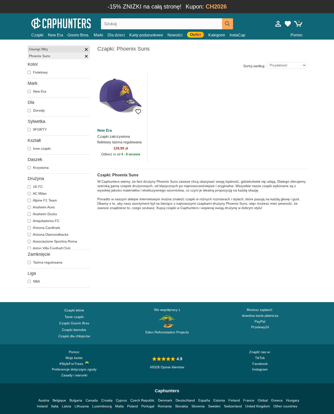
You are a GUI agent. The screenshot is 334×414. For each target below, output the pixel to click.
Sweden (214, 406)
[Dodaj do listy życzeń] (138, 111)
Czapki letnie (74, 310)
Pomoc (296, 35)
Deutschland (185, 400)
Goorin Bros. (78, 35)
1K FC (37, 187)
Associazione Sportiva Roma (54, 241)
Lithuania (82, 406)
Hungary (292, 400)
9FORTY (39, 129)
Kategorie (216, 35)
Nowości (175, 35)
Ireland (42, 406)
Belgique (59, 400)
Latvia (66, 406)
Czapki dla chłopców (74, 336)
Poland (132, 406)
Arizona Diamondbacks (50, 234)
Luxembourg (102, 406)
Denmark (165, 400)
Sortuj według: (254, 66)
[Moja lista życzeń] (287, 23)
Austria (43, 400)
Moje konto (74, 358)
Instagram (260, 369)
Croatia (106, 400)
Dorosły (38, 110)
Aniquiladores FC (45, 221)
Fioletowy (40, 72)
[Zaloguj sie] (278, 23)
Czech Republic (142, 400)
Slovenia (198, 406)
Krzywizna (40, 168)
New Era (55, 35)
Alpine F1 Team (44, 200)
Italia (54, 406)
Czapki (37, 35)
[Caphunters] (74, 23)
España (204, 400)
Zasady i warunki (74, 375)
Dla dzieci (116, 35)
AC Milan (39, 193)
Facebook (260, 364)
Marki (98, 35)
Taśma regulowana (47, 262)
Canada (92, 400)
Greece (277, 400)
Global (263, 400)
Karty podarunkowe (146, 35)
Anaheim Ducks (44, 214)
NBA (36, 281)
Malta (119, 406)
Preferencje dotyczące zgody (74, 369)
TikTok (260, 358)
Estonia (219, 400)
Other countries (285, 406)
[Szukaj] (227, 23)
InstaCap (237, 35)
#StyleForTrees (72, 364)
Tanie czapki (74, 317)
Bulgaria (75, 400)
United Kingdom (257, 406)
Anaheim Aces (43, 207)
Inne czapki (41, 148)
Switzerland (233, 406)
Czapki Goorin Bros (74, 323)
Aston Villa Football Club (51, 248)
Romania (165, 406)
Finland (234, 400)
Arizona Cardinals (46, 228)
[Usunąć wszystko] (86, 50)
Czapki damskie (74, 330)
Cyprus (121, 400)
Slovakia (181, 406)
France (248, 400)
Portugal (147, 406)
